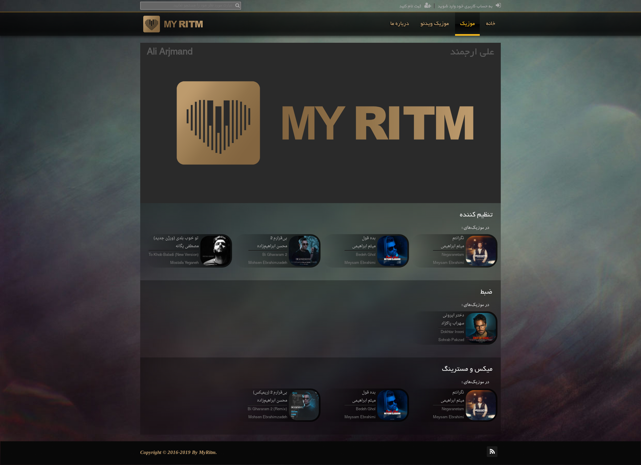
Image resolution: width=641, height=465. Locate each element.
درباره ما (399, 24)
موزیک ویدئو (434, 24)
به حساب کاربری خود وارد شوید (464, 6)
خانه (490, 24)
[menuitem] (490, 24)
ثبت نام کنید (410, 6)
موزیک (467, 24)
